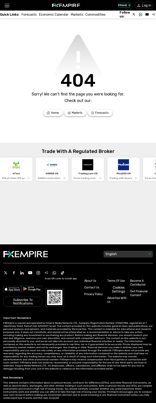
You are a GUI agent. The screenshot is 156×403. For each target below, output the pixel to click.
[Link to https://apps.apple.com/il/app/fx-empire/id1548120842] (12, 289)
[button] (6, 5)
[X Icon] (5, 272)
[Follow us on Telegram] (153, 14)
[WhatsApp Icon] (54, 272)
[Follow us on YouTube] (147, 14)
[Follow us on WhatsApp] (140, 14)
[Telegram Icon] (46, 272)
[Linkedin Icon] (22, 272)
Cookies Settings (118, 289)
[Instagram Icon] (38, 272)
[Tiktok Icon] (62, 272)
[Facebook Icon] (13, 272)
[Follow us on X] (134, 14)
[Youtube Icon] (30, 272)
